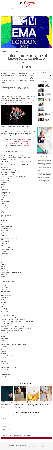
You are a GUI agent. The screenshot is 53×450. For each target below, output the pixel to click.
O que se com (48, 104)
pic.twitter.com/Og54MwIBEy (22, 143)
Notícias (12, 9)
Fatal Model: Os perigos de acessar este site (6, 405)
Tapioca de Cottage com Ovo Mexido (32, 405)
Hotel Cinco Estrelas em (47, 99)
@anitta (20, 139)
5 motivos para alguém (48, 94)
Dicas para (48, 114)
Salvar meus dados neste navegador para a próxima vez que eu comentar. (16, 435)
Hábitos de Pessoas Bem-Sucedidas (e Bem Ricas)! (48, 109)
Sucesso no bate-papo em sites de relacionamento (19, 405)
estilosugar (15, 51)
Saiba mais (44, 139)
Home (2, 13)
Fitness (19, 9)
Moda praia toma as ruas (45, 405)
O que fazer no (47, 85)
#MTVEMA (25, 141)
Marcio (12, 402)
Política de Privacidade (32, 446)
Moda (26, 9)
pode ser (48, 119)
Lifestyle (39, 9)
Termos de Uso (41, 446)
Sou (47, 89)
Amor (32, 9)
